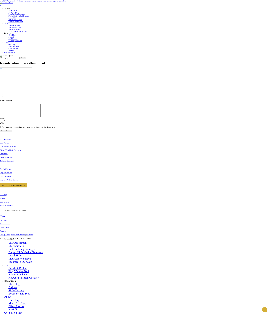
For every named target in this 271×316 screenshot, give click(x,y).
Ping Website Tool (6, 173)
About (3, 216)
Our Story (3, 220)
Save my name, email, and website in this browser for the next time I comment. (28, 127)
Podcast (2, 198)
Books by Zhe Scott (6, 205)
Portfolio (3, 231)
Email (2, 121)
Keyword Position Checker (9, 180)
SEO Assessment (5, 139)
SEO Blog (3, 195)
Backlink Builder (5, 169)
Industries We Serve (6, 157)
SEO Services (4, 143)
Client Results (4, 227)
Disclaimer (29, 235)
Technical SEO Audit (7, 161)
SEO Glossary (5, 202)
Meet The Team (17, 303)
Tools (7, 265)
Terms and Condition (18, 235)
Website (2, 123)
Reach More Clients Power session (14, 211)
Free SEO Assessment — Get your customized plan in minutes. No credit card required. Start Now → (34, 1)
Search (23, 58)
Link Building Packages (8, 146)
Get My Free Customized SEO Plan (14, 185)
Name (2, 119)
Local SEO (4, 154)
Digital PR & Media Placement (10, 150)
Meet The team (5, 224)
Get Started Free (13, 312)
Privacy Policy (5, 235)
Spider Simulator (5, 176)
